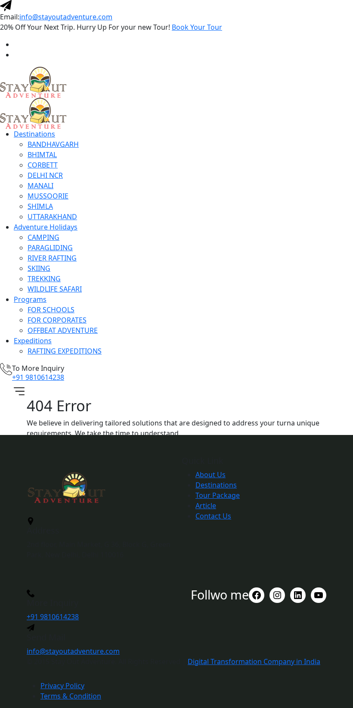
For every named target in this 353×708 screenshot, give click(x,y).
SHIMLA (40, 206)
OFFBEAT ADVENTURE (63, 330)
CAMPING (43, 237)
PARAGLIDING (50, 247)
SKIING (39, 268)
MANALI (40, 185)
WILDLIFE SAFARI (55, 289)
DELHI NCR (45, 175)
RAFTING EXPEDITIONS (65, 351)
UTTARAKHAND (52, 216)
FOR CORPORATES (57, 320)
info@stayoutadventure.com (65, 17)
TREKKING (44, 278)
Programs (30, 299)
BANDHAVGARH (53, 144)
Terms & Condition (70, 696)
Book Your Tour (197, 27)
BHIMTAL (42, 154)
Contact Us (213, 516)
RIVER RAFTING (52, 258)
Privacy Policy (62, 685)
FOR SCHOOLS (51, 309)
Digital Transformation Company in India (254, 661)
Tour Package (217, 495)
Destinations (34, 134)
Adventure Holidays (45, 227)
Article (205, 505)
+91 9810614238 (38, 377)
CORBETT (43, 165)
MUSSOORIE (48, 196)
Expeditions (33, 340)
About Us (210, 474)
